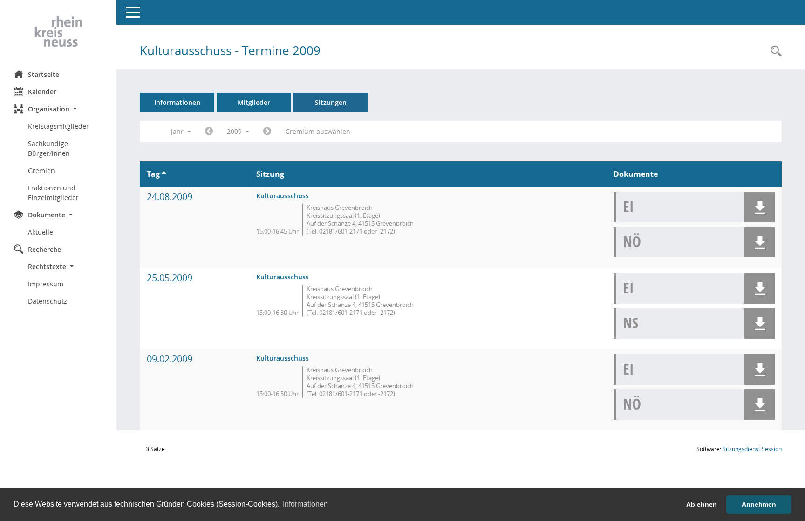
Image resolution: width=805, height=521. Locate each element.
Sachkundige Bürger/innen (49, 148)
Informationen (177, 102)
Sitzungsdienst (752, 449)
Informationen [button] (305, 504)
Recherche (44, 249)
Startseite (43, 74)
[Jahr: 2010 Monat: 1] (267, 131)
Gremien (41, 170)
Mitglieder (254, 102)
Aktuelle (40, 232)
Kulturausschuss (282, 195)
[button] (58, 109)
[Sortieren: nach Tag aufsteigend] (164, 174)
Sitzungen (331, 102)
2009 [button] (235, 131)
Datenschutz (47, 301)
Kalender (42, 91)
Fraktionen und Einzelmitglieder (53, 192)
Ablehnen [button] (701, 504)
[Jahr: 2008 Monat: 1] (209, 131)
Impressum (45, 283)
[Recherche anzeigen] (774, 51)
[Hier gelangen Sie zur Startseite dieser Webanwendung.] (58, 31)
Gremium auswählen (317, 131)
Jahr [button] (178, 131)
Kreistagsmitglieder (58, 126)
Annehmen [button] (759, 504)
